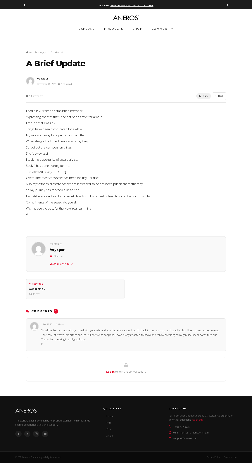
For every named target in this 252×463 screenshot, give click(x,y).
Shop (137, 28)
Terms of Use (230, 457)
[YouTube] (45, 434)
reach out (197, 419)
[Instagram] (36, 434)
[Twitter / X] (27, 434)
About (109, 436)
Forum (109, 416)
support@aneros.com (185, 438)
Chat (108, 429)
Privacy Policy (213, 457)
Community (162, 28)
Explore (87, 28)
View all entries (60, 263)
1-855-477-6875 (181, 426)
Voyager (43, 52)
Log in (110, 371)
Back (220, 96)
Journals (32, 52)
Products (113, 28)
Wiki (108, 422)
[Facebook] (18, 434)
